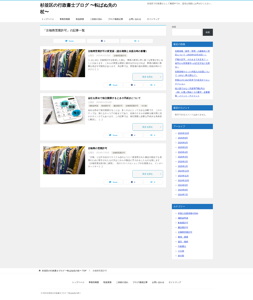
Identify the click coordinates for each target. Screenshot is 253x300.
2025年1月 (183, 166)
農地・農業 (183, 237)
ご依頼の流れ (96, 19)
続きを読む (147, 77)
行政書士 (182, 246)
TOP (64, 270)
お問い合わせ (135, 19)
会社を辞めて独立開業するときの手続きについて (114, 98)
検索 (174, 27)
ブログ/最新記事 (115, 19)
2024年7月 (183, 194)
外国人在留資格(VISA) (188, 213)
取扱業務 (80, 19)
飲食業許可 (105, 106)
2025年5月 (183, 147)
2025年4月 (183, 152)
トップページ (48, 19)
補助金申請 (93, 106)
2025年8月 (183, 138)
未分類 (181, 256)
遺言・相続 (183, 241)
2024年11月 (183, 176)
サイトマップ (153, 19)
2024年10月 (183, 180)
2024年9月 (183, 185)
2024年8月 (183, 190)
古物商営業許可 (120, 56)
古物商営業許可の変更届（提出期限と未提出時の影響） (118, 51)
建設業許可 (118, 106)
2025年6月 (183, 142)
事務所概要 (65, 19)
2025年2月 (183, 161)
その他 (144, 106)
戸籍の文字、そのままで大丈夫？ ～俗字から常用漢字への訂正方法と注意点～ (192, 63)
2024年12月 (183, 171)
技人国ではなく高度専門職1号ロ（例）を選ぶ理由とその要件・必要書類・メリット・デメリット (192, 92)
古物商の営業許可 (97, 148)
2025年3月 (183, 157)
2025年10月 (183, 133)
